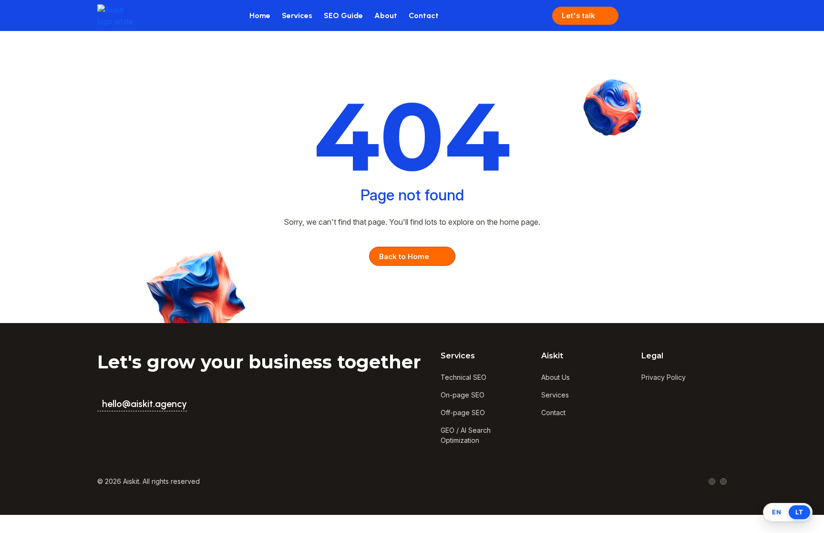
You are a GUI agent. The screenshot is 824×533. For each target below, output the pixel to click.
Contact (424, 15)
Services (297, 15)
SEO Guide (343, 15)
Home (259, 15)
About (385, 15)
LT (799, 512)
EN (777, 512)
